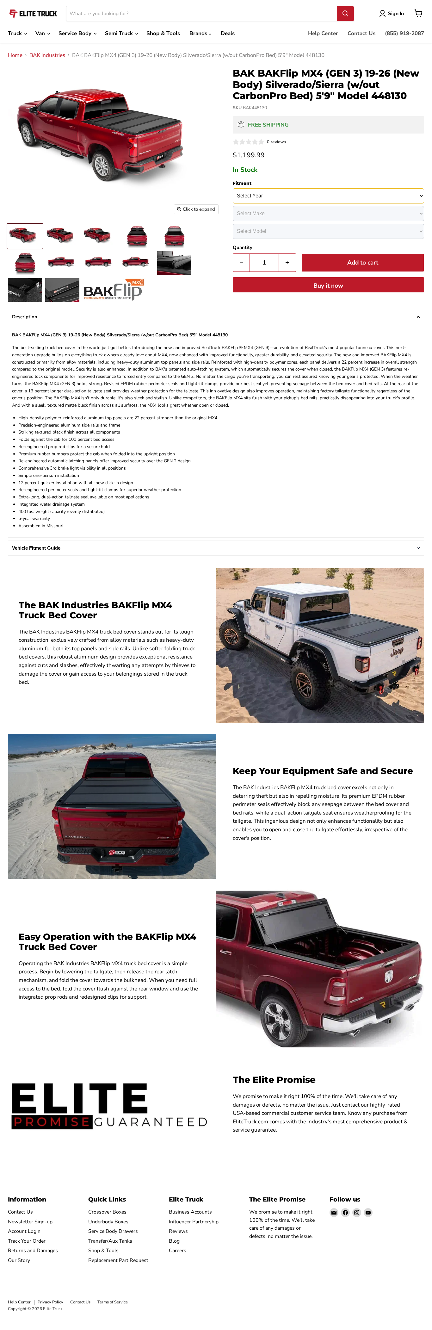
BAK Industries (47, 55)
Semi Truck (119, 33)
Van (40, 33)
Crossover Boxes (107, 1211)
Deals (228, 33)
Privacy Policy (50, 1302)
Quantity (242, 247)
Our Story (19, 1260)
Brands (199, 33)
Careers (177, 1250)
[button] (216, 317)
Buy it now (328, 286)
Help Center (323, 33)
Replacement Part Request (118, 1260)
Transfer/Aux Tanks (110, 1241)
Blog (174, 1241)
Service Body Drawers (113, 1231)
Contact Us (361, 33)
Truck (15, 33)
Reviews (178, 1231)
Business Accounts (190, 1211)
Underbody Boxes (108, 1221)
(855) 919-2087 (404, 33)
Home (15, 55)
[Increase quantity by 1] (287, 262)
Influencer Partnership (194, 1221)
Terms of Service (112, 1302)
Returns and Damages (33, 1250)
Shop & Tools (163, 33)
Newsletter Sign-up (30, 1221)
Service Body (76, 33)
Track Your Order (27, 1241)
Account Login (24, 1231)
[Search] (345, 13)
